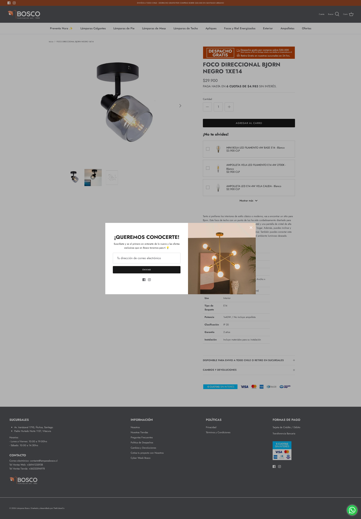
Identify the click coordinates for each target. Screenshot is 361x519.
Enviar (147, 269)
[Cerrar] (251, 227)
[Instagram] (149, 279)
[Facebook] (144, 279)
